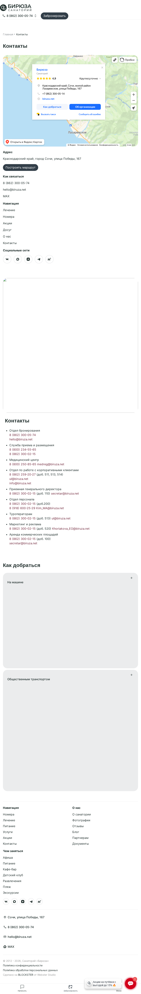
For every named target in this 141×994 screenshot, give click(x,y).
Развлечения (12, 881)
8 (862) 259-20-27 (22, 474)
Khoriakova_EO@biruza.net (71, 528)
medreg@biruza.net (50, 464)
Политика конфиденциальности (22, 965)
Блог (75, 832)
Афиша (8, 857)
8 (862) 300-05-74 (22, 435)
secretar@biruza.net (65, 493)
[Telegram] (39, 259)
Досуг (7, 230)
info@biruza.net (20, 483)
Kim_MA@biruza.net (50, 508)
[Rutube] (49, 259)
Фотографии (81, 820)
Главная (8, 34)
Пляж (7, 887)
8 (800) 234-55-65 (22, 449)
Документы (80, 843)
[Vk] (7, 259)
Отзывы (78, 826)
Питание (9, 826)
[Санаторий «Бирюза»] (15, 10)
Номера (8, 216)
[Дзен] (28, 259)
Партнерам (80, 838)
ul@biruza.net (18, 479)
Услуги (8, 832)
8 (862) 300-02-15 (22, 454)
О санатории (81, 814)
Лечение (9, 210)
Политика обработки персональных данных (30, 970)
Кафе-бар (10, 869)
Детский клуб (13, 875)
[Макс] (18, 259)
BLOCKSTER (25, 974)
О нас (7, 236)
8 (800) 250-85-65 (22, 464)
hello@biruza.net (20, 439)
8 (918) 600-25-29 (22, 508)
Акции (7, 223)
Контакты (10, 243)
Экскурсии (11, 892)
